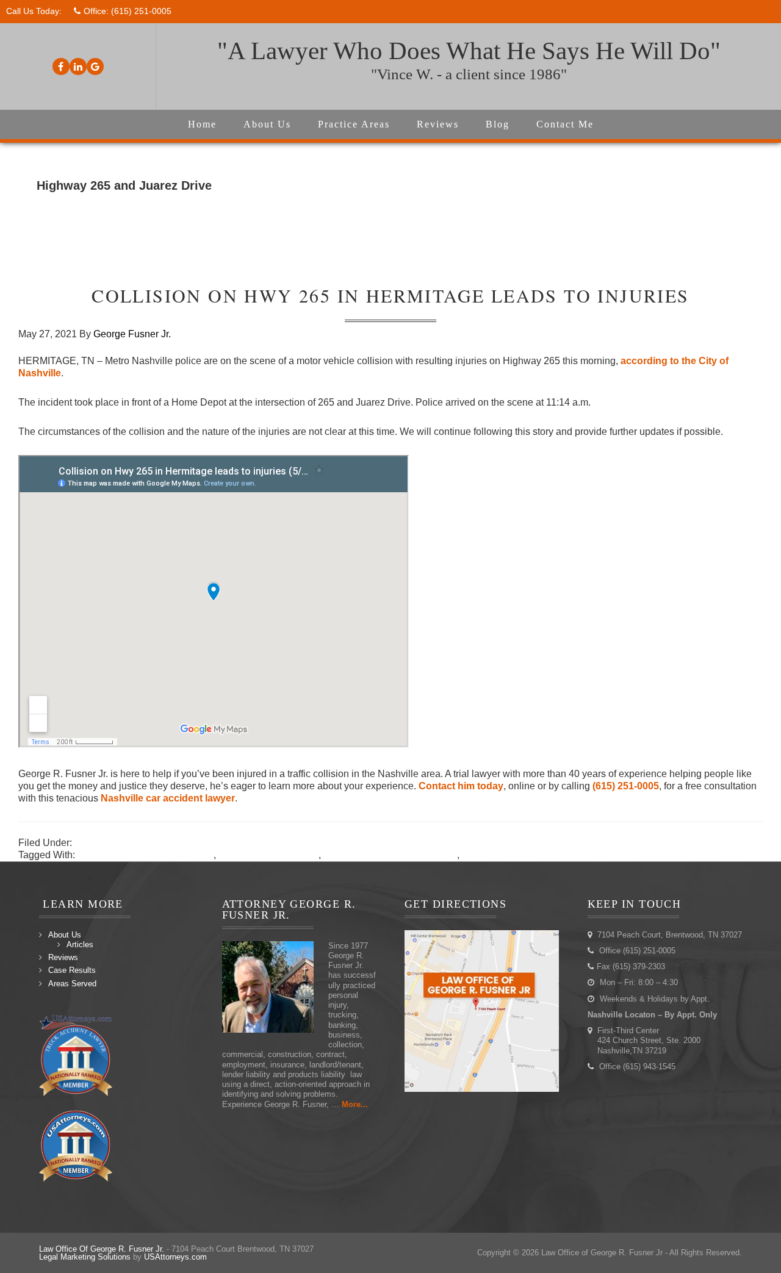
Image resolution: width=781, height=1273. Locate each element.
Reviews (63, 957)
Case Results (72, 970)
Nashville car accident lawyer (168, 798)
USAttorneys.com (175, 1256)
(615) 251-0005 (141, 11)
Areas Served (72, 983)
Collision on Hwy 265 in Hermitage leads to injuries (390, 295)
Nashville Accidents (117, 842)
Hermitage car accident (268, 855)
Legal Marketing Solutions (85, 1256)
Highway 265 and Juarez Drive (390, 855)
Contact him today (461, 786)
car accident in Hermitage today (145, 855)
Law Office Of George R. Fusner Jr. (101, 1248)
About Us (64, 934)
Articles (80, 944)
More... (355, 1104)
